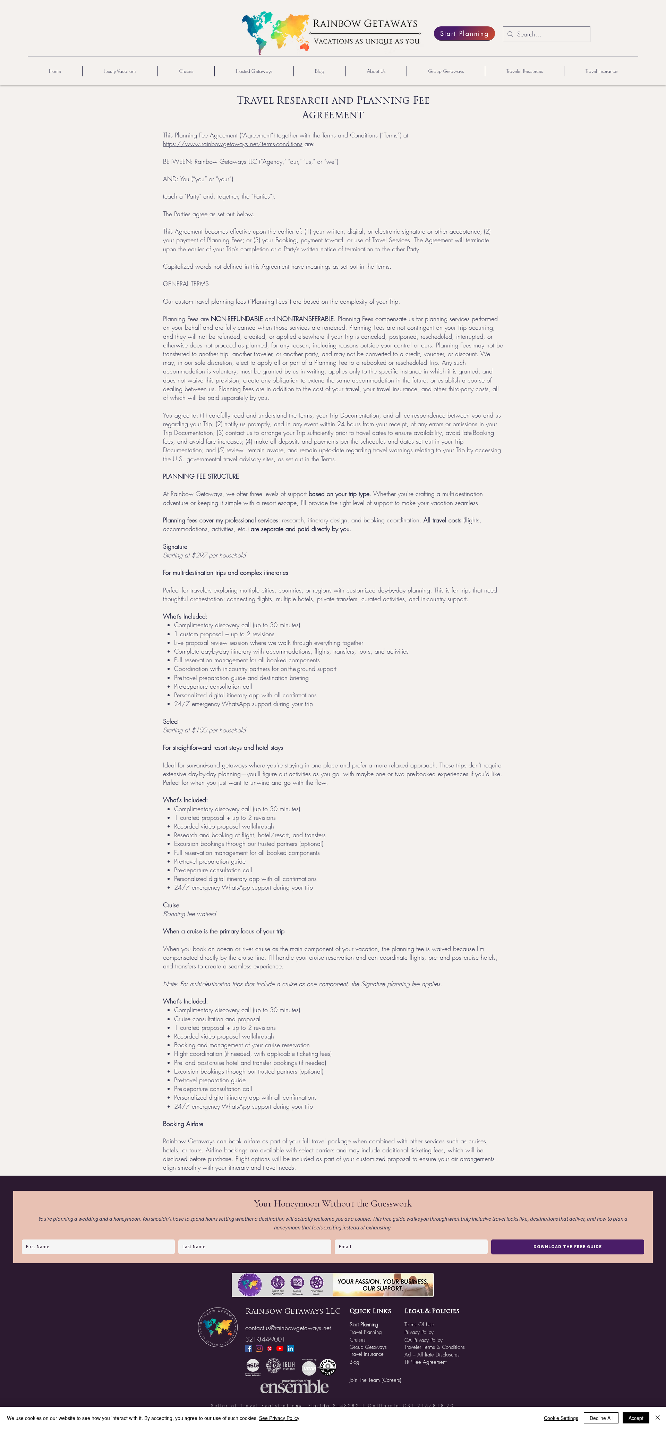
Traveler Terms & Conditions (434, 1347)
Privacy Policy (419, 1332)
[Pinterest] (269, 1348)
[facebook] (248, 1348)
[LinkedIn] (290, 1348)
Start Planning (364, 1324)
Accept (636, 1417)
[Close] (658, 1417)
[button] (119, 71)
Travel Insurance (367, 1354)
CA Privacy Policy (423, 1340)
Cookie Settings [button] (561, 1417)
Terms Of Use (419, 1324)
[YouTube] (279, 1348)
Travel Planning (366, 1332)
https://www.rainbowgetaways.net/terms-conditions (232, 144)
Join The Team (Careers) (375, 1380)
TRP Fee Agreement (425, 1362)
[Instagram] (259, 1348)
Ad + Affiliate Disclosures (432, 1354)
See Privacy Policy (279, 1417)
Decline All (601, 1417)
